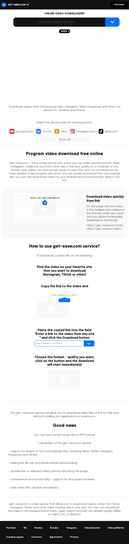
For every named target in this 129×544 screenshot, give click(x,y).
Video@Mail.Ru (116, 528)
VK (25, 528)
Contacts (36, 537)
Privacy (74, 537)
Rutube (54, 528)
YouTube (11, 528)
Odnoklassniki (92, 528)
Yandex (38, 528)
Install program (14, 537)
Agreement (56, 537)
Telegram (71, 528)
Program (119, 5)
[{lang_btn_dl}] (112, 22)
